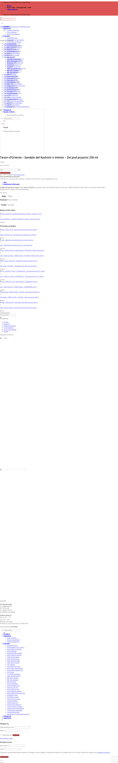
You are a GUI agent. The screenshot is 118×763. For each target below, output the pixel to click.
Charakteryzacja (8, 47)
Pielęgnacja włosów (9, 82)
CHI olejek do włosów (13, 66)
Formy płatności (8, 328)
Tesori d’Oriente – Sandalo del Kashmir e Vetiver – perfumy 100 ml (20, 219)
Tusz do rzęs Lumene (13, 699)
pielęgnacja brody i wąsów (15, 68)
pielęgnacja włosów (13, 70)
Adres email (4, 746)
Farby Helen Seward (13, 55)
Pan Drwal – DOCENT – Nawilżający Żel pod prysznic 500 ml (18, 266)
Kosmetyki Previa (12, 38)
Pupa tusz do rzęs (12, 687)
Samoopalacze (8, 86)
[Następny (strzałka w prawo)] (2, 762)
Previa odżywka (11, 651)
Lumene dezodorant (13, 105)
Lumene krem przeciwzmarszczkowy (18, 107)
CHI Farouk (10, 672)
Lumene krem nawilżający (14, 103)
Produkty (6, 634)
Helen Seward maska (13, 53)
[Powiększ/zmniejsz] (2, 760)
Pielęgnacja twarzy (9, 76)
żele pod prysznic (25, 27)
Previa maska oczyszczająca (15, 40)
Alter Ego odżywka (12, 680)
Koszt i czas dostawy (13, 34)
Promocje (6, 105)
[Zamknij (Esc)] (0, 760)
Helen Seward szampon (14, 655)
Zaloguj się (16, 735)
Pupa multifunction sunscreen (16, 86)
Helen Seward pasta (13, 657)
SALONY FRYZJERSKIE (10, 51)
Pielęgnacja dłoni (8, 80)
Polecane (6, 644)
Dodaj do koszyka (5, 172)
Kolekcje (6, 53)
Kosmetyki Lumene (12, 697)
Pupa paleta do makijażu (14, 84)
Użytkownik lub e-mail (7, 727)
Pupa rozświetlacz (12, 684)
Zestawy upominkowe (10, 44)
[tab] (56, 182)
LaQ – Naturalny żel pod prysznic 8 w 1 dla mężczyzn (16, 245)
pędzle (9, 67)
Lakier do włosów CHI (13, 676)
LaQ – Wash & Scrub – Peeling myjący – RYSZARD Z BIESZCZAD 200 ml (22, 256)
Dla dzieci (6, 74)
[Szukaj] (0, 317)
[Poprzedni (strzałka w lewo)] (0, 762)
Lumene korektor (12, 701)
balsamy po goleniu (13, 65)
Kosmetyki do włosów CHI (15, 670)
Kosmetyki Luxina (12, 695)
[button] (54, 216)
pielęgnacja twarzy (12, 61)
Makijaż (5, 55)
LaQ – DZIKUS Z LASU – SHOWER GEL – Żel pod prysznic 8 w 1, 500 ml (21, 276)
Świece (5, 95)
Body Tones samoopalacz (15, 668)
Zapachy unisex (8, 91)
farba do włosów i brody (14, 59)
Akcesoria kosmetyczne (10, 93)
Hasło (2, 731)
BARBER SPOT (8, 49)
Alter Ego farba (11, 682)
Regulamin (7, 28)
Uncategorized (7, 107)
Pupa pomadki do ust (13, 686)
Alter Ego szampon (12, 678)
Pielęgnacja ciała (8, 78)
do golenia (10, 63)
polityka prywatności (104, 752)
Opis (5, 182)
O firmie (5, 322)
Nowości (6, 103)
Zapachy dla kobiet (9, 88)
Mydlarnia (6, 84)
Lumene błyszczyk (12, 95)
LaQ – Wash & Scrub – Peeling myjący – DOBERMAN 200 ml (18, 287)
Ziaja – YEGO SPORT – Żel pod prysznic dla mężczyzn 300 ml (18, 308)
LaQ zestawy (11, 665)
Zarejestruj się (4, 757)
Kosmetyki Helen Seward (14, 653)
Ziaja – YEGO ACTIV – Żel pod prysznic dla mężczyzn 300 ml (18, 235)
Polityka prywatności (13, 30)
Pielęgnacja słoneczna (10, 46)
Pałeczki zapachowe (9, 99)
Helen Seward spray (13, 659)
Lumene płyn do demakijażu (15, 101)
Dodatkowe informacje (11, 184)
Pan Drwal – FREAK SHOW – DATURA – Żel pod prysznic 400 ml (19, 297)
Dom (4, 101)
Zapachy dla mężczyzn (10, 89)
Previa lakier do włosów (14, 42)
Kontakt (5, 331)
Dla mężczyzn (14, 27)
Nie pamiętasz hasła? (6, 738)
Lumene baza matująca (14, 97)
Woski (5, 97)
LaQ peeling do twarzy (14, 666)
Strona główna (4, 27)
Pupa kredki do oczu (13, 689)
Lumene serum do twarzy (15, 706)
